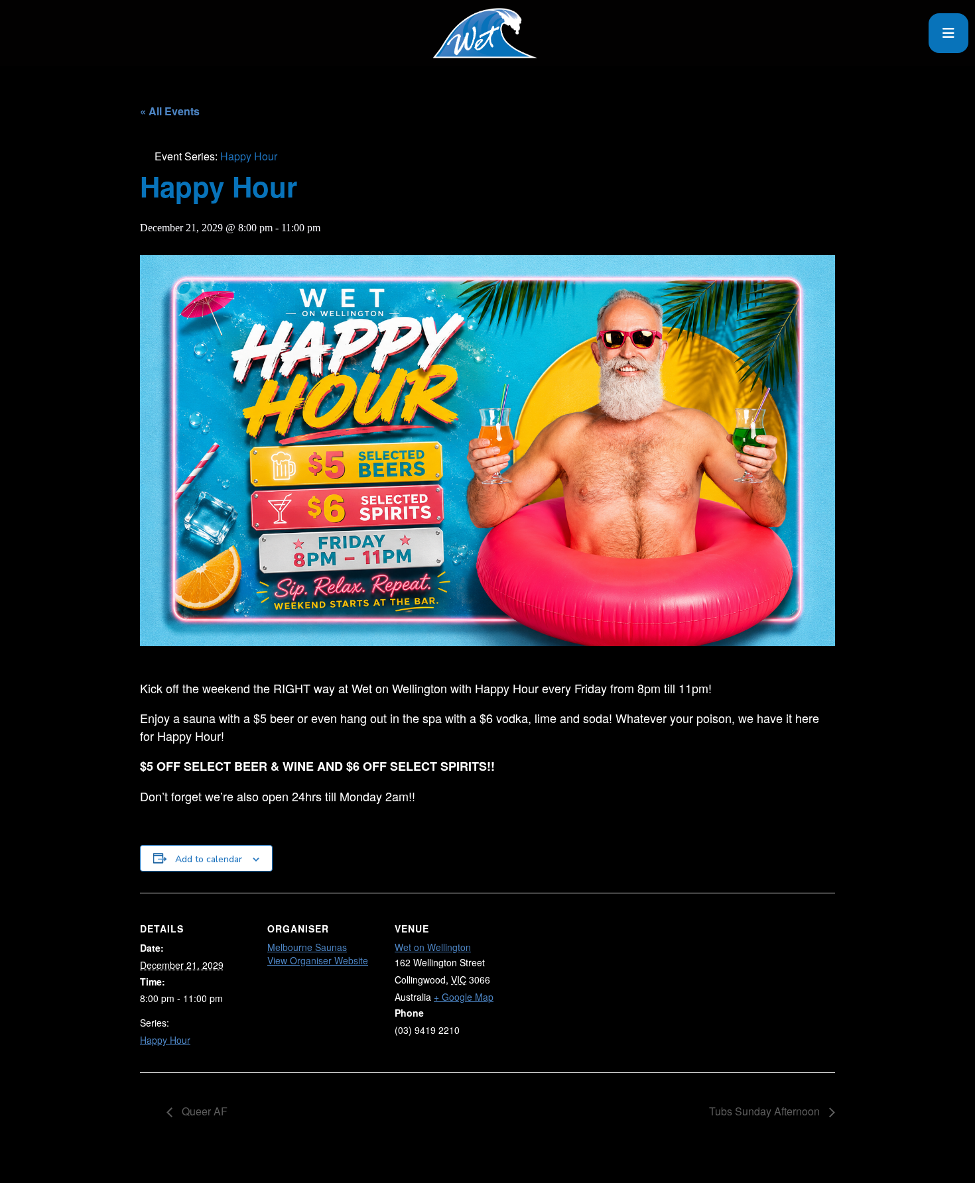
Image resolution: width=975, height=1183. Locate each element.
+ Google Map (463, 996)
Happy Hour (165, 1039)
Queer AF (203, 1111)
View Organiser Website (317, 960)
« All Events (170, 111)
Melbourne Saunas (307, 947)
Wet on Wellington (433, 947)
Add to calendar (208, 859)
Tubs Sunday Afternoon (765, 1111)
